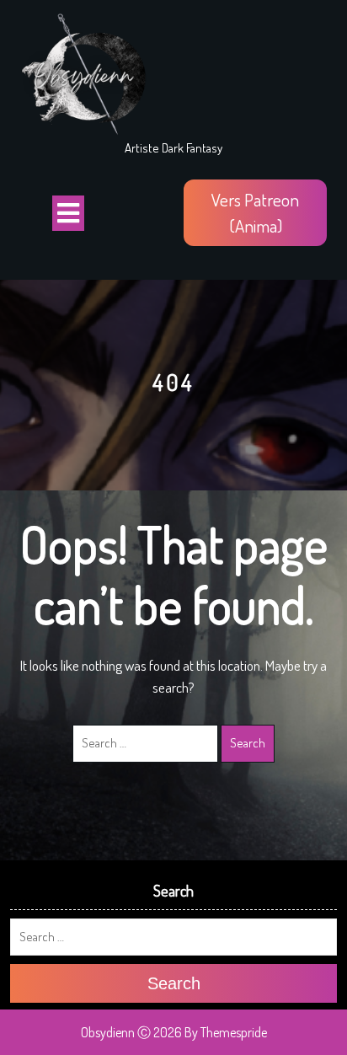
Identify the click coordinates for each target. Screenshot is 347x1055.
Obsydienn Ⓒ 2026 (131, 1032)
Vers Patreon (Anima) (255, 213)
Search (247, 743)
